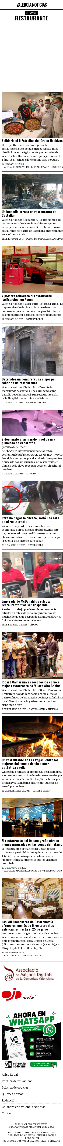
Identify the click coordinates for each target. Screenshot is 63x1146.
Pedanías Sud (34, 238)
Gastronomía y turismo (43, 709)
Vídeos (34, 624)
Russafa (57, 870)
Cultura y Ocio (13, 955)
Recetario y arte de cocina (46, 167)
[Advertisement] (31, 56)
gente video (35, 545)
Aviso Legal (10, 1074)
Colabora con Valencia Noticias (24, 1107)
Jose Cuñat (29, 1127)
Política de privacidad (17, 1081)
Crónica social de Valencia (35, 870)
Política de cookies (15, 1087)
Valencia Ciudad (53, 238)
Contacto (8, 1113)
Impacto (31, 473)
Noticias (24, 167)
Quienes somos (12, 1094)
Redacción (9, 1100)
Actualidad (11, 167)
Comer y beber (34, 319)
